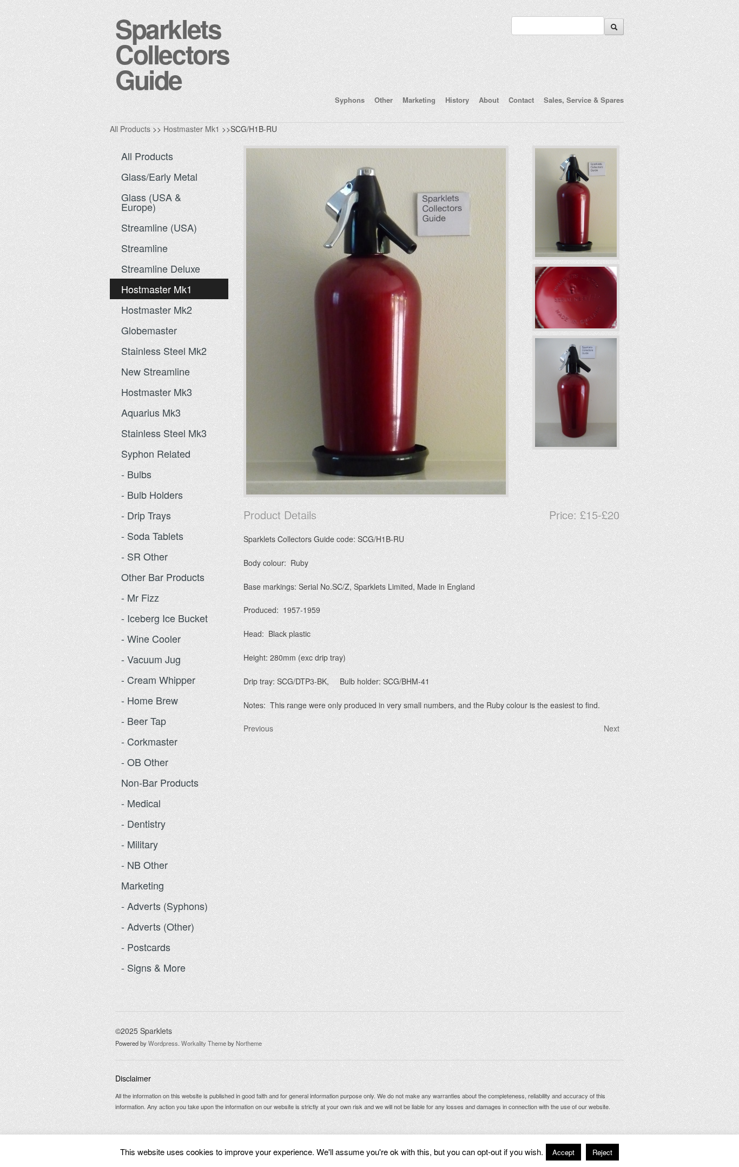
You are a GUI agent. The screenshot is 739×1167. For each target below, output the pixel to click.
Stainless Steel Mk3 (164, 433)
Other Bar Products (162, 577)
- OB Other (144, 762)
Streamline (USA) (159, 227)
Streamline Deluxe (160, 268)
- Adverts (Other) (157, 926)
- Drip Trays (146, 515)
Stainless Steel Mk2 (164, 351)
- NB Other (144, 865)
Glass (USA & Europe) (151, 202)
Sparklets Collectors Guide (172, 54)
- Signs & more (153, 967)
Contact (521, 100)
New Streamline (155, 371)
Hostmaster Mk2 (156, 309)
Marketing (419, 100)
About (489, 100)
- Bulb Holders (152, 494)
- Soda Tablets (152, 536)
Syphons (350, 100)
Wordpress (163, 1043)
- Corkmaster (149, 741)
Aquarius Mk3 (151, 412)
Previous (258, 728)
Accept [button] (563, 1152)
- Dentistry (143, 823)
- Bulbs (136, 474)
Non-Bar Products (160, 782)
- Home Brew (149, 700)
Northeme (249, 1043)
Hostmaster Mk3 (156, 392)
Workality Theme (203, 1043)
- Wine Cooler (151, 638)
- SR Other (144, 556)
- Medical (141, 803)
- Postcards (145, 947)
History (457, 100)
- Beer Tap (143, 721)
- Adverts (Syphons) (164, 906)
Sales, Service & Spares (584, 100)
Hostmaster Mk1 (191, 128)
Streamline (144, 248)
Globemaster (149, 330)
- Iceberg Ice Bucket (164, 618)
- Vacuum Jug (151, 659)
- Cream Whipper (158, 679)
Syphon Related (155, 453)
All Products (130, 128)
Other (383, 100)
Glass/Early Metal (159, 176)
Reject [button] (602, 1152)
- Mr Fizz (140, 597)
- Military (139, 844)
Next (611, 728)
